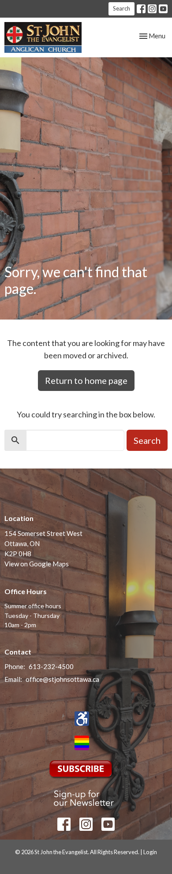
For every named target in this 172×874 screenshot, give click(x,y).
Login (150, 851)
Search (121, 8)
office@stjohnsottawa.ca (62, 679)
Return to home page (86, 380)
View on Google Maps (36, 564)
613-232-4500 (51, 666)
